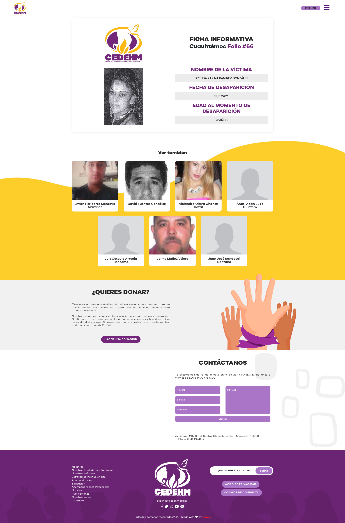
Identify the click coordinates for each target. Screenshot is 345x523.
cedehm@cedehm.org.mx (172, 501)
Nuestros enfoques (83, 473)
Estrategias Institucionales (88, 477)
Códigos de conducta (241, 492)
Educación (78, 484)
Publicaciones (80, 494)
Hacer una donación (120, 339)
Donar (264, 471)
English (310, 8)
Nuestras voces (81, 497)
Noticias (77, 490)
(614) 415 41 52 (195, 439)
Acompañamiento (83, 480)
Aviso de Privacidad (240, 484)
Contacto (78, 500)
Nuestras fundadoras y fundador (92, 470)
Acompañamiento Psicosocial (90, 487)
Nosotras (77, 467)
